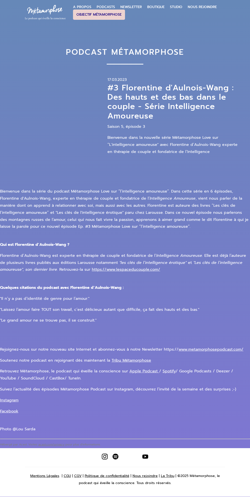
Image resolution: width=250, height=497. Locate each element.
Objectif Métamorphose (99, 14)
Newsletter (131, 7)
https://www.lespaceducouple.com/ (126, 269)
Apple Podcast (144, 371)
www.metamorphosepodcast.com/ (210, 349)
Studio (176, 7)
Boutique (156, 7)
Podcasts (106, 7)
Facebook (9, 411)
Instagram (9, 400)
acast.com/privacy (51, 444)
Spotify (169, 371)
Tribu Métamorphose (131, 360)
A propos (82, 7)
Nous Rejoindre (202, 7)
